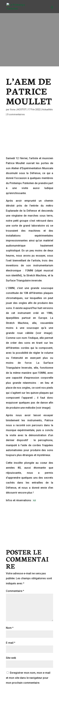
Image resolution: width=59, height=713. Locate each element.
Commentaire (15, 591)
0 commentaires (16, 114)
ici (34, 500)
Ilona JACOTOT (18, 109)
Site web (11, 657)
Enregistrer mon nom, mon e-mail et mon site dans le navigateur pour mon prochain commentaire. (28, 677)
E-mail (10, 642)
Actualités (47, 109)
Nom (9, 627)
